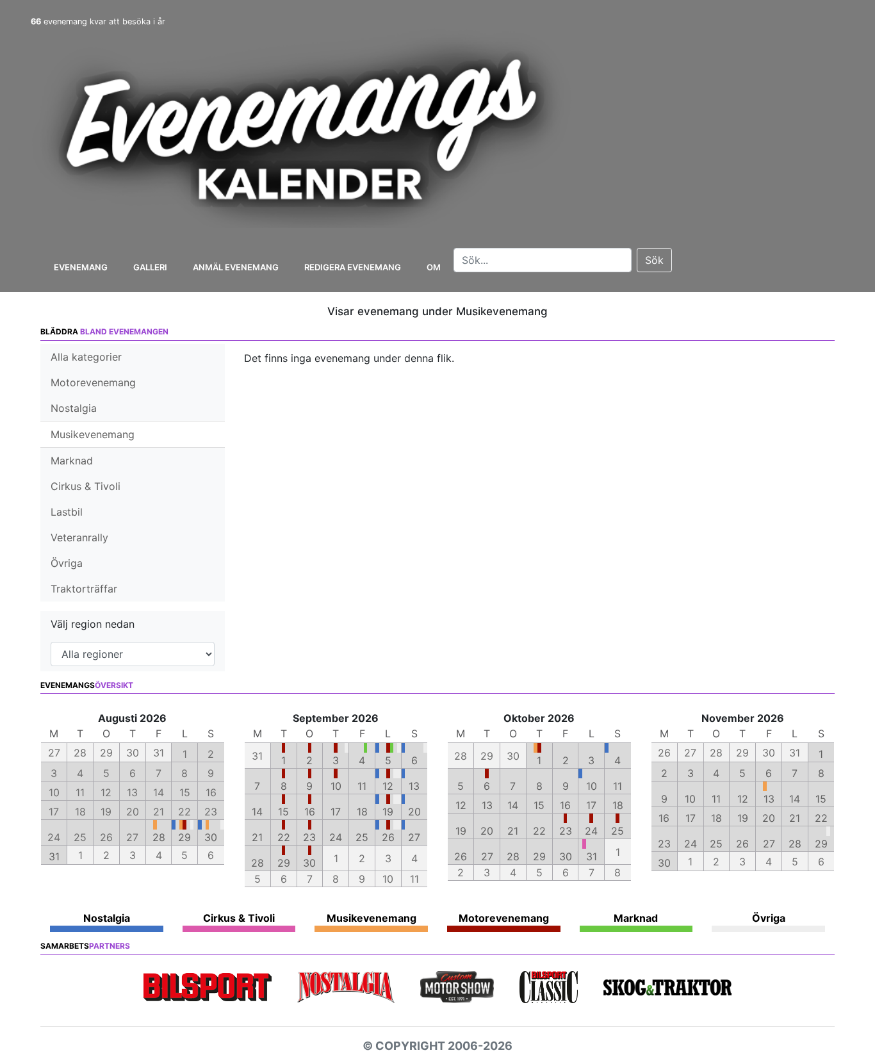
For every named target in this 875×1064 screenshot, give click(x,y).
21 (257, 837)
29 (184, 837)
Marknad (72, 460)
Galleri (150, 267)
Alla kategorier (86, 356)
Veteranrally (79, 537)
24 (335, 837)
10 (336, 786)
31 (54, 856)
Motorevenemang (93, 382)
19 (387, 811)
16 (309, 811)
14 (257, 811)
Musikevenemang (93, 434)
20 (414, 811)
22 (283, 837)
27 (414, 837)
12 (387, 786)
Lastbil (67, 511)
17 (336, 811)
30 (210, 837)
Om (434, 267)
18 (362, 811)
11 (361, 786)
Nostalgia (74, 408)
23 (309, 837)
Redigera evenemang (352, 267)
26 (388, 837)
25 (362, 837)
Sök (654, 260)
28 (158, 837)
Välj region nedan (93, 624)
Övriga (67, 563)
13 (414, 786)
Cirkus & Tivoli (85, 486)
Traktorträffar (84, 588)
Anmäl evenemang (236, 267)
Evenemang (81, 267)
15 (283, 811)
